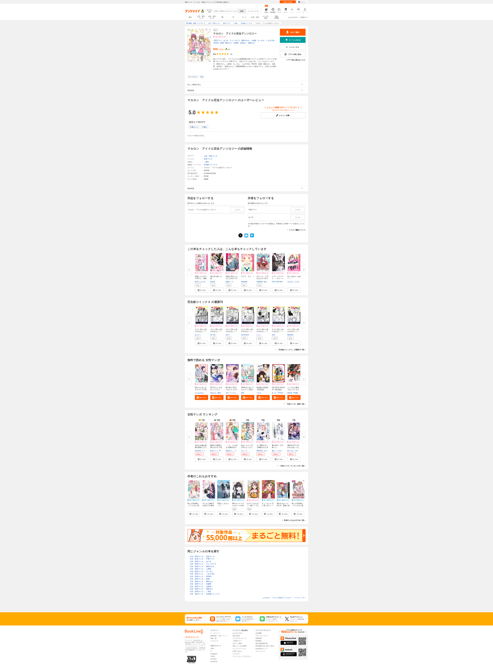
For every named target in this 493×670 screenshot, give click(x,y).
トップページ (215, 633)
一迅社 (206, 161)
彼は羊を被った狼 (216, 277)
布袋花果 (260, 281)
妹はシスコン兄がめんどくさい (247, 446)
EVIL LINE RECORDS (279, 281)
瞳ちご (274, 450)
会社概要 (258, 633)
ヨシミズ (244, 450)
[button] (201, 290)
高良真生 (290, 335)
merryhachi (245, 335)
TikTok (212, 656)
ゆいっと (207, 281)
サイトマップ (260, 651)
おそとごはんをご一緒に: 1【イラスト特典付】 (253, 505)
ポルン (207, 393)
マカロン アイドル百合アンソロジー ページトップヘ (284, 597)
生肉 (273, 335)
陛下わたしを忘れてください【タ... (216, 389)
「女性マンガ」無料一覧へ (296, 404)
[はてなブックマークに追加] (252, 237)
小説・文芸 (255, 17)
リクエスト (236, 654)
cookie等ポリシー (261, 648)
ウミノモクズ (235, 40)
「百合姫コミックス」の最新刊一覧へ (291, 349)
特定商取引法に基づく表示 (264, 646)
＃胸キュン (194, 127)
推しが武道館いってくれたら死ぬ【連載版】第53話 (297, 506)
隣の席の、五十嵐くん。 (278, 446)
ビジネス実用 (266, 17)
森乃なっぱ (199, 281)
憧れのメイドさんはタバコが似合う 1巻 (238, 505)
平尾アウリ (218, 40)
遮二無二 (213, 335)
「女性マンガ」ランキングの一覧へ (292, 465)
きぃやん (261, 40)
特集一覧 (213, 638)
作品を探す (236, 635)
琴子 (220, 450)
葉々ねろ (290, 450)
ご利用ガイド (304, 17)
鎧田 (242, 393)
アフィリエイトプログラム (242, 656)
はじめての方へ (293, 17)
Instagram (213, 654)
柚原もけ (251, 43)
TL (233, 17)
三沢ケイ (298, 450)
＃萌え (204, 127)
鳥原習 (212, 281)
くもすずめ (270, 40)
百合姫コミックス (210, 164)
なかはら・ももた (293, 281)
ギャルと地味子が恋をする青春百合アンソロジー (208, 506)
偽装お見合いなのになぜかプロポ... (231, 278)
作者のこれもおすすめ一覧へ (295, 520)
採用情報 (258, 638)
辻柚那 (235, 43)
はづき (225, 40)
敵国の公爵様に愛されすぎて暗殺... (216, 447)
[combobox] (226, 11)
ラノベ (244, 17)
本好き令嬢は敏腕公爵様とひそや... (201, 447)
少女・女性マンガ (212, 17)
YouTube (213, 659)
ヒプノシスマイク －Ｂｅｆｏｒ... (278, 278)
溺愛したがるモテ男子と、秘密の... (201, 278)
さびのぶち (268, 450)
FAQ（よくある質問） (240, 646)
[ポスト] (240, 235)
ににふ (259, 335)
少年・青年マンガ (201, 17)
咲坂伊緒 (244, 281)
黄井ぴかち (245, 40)
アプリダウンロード (239, 638)
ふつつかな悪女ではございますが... (293, 389)
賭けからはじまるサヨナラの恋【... (201, 389)
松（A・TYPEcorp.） (279, 393)
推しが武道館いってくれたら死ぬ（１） (193, 505)
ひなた (280, 450)
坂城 (222, 43)
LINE (212, 648)
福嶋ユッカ (229, 281)
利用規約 (258, 641)
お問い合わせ (237, 651)
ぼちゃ (228, 335)
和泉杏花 (260, 450)
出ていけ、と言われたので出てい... (262, 278)
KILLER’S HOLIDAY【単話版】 (278, 388)
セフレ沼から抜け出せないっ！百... (201, 331)
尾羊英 (289, 393)
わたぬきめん (199, 393)
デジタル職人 (234, 393)
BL (223, 17)
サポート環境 (237, 643)
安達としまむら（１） (223, 504)
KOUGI (216, 43)
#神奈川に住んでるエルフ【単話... (247, 388)
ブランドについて (261, 635)
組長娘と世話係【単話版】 (262, 388)
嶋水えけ (228, 43)
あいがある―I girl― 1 (294, 277)
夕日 (227, 393)
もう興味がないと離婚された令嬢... (262, 447)
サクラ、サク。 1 (247, 276)
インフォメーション (239, 648)
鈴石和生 (198, 450)
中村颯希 (296, 393)
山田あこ (243, 43)
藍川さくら (214, 450)
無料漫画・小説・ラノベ (218, 635)
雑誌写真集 (276, 17)
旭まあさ (213, 393)
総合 (190, 17)
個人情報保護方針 (261, 643)
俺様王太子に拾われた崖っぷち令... (293, 447)
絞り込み (209, 11)
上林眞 (253, 40)
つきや (259, 393)
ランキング (214, 641)
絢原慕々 (221, 393)
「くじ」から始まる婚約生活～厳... (231, 447)
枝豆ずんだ (268, 281)
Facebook (213, 661)
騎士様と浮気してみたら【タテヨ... (231, 389)
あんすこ (198, 335)
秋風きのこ (229, 450)
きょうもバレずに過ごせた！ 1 (268, 504)
